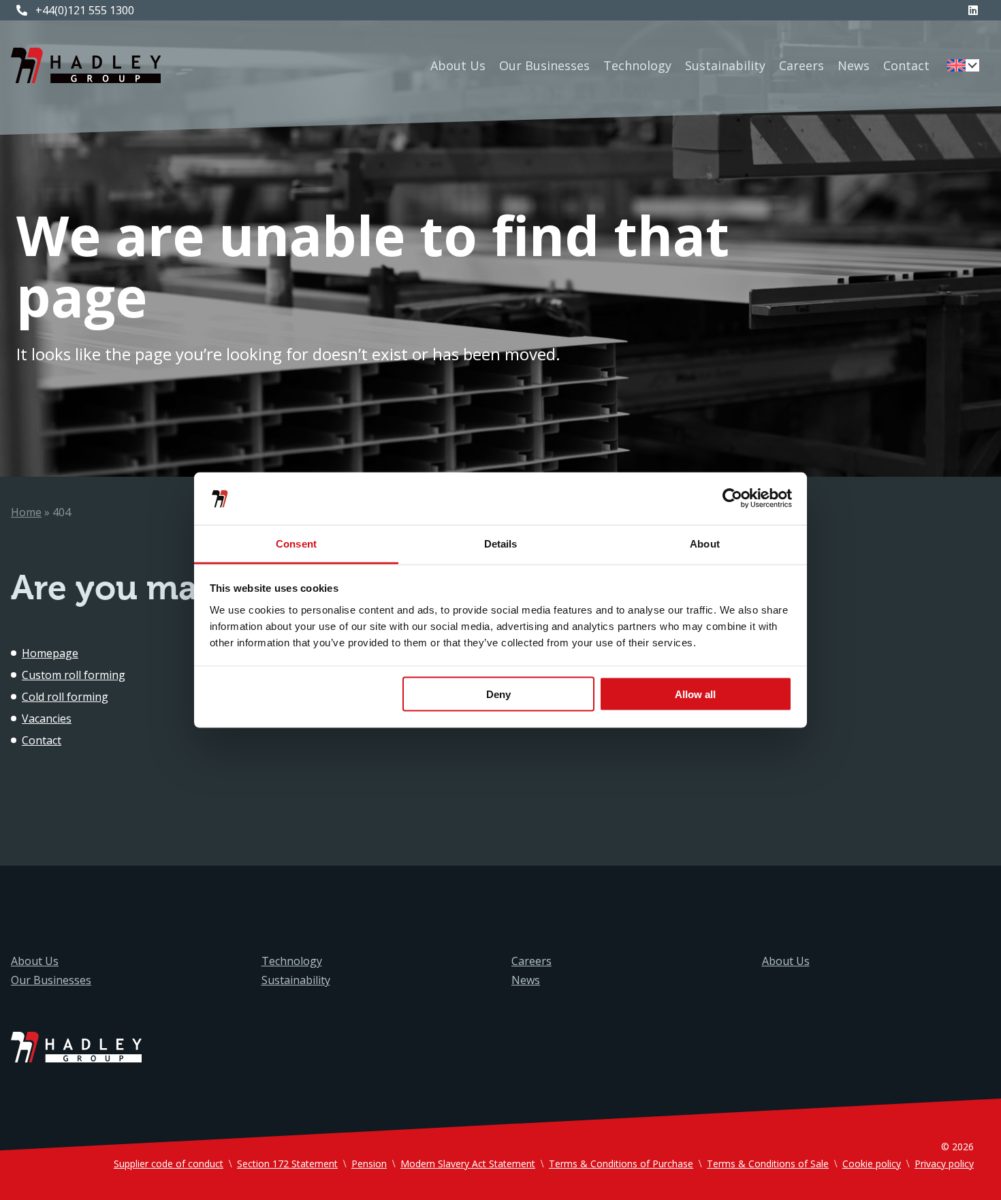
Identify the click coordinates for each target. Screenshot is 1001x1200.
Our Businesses (544, 65)
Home (26, 512)
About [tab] (705, 543)
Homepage (50, 653)
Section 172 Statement (287, 1163)
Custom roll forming (73, 674)
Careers (801, 65)
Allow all (695, 694)
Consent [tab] (296, 543)
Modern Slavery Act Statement (467, 1163)
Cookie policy (871, 1163)
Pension (369, 1163)
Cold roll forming (65, 696)
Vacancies (47, 718)
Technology (637, 65)
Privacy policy (944, 1163)
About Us (458, 65)
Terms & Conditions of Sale (768, 1163)
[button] (963, 65)
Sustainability (725, 65)
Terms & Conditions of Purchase (621, 1163)
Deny (498, 694)
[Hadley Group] (86, 65)
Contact (906, 65)
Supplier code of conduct (168, 1163)
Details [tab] (501, 543)
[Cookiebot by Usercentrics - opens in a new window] (732, 498)
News (854, 65)
